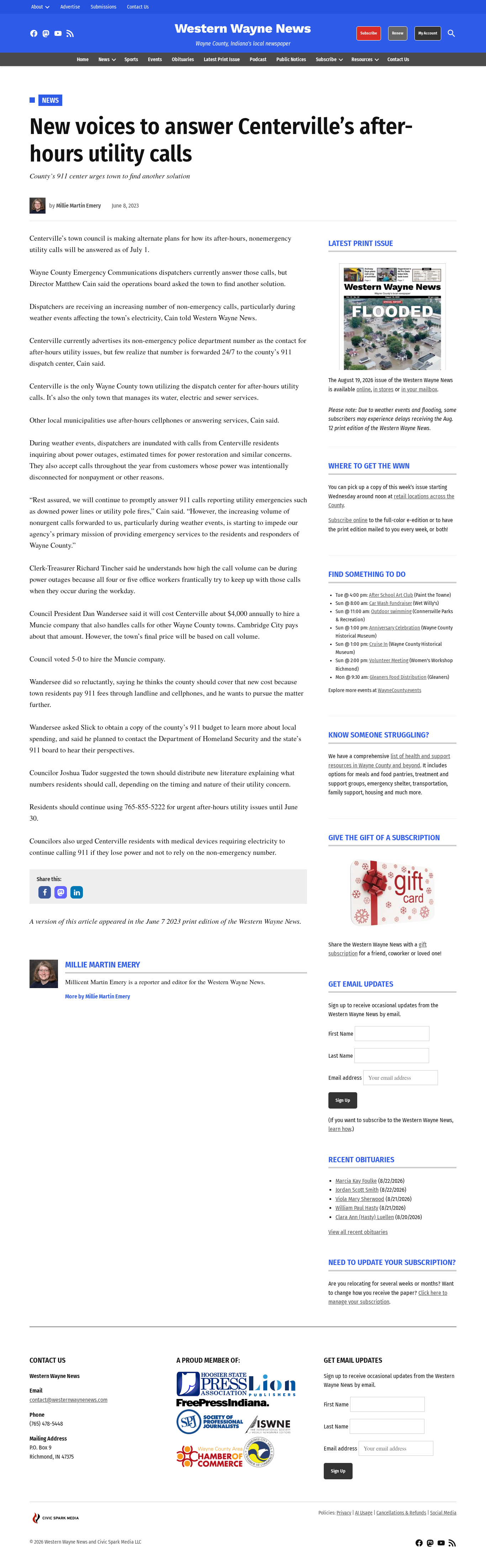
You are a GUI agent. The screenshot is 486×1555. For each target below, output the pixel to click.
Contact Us (138, 7)
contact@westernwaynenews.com (68, 1399)
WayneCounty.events (399, 690)
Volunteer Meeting (388, 661)
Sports (131, 60)
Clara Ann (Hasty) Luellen (365, 1217)
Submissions (103, 7)
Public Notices (291, 60)
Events (155, 60)
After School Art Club (391, 595)
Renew (397, 33)
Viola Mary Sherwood (360, 1199)
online (363, 389)
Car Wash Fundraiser (390, 603)
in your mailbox (419, 389)
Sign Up (343, 1100)
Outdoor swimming (391, 611)
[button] (44, 892)
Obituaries (183, 60)
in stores (383, 389)
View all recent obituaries (358, 1232)
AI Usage (364, 1513)
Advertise (70, 7)
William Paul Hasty (357, 1208)
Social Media (443, 1513)
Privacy (344, 1513)
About (37, 7)
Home (83, 60)
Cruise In (378, 644)
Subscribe (368, 33)
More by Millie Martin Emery (97, 996)
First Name (340, 1033)
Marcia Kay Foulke (356, 1181)
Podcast (258, 60)
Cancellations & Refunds (401, 1513)
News (104, 60)
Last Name (340, 1055)
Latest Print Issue (222, 60)
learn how (339, 1129)
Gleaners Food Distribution (398, 677)
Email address (345, 1077)
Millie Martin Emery (78, 205)
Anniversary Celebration (394, 628)
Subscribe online (348, 520)
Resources (362, 60)
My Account (427, 33)
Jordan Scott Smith (357, 1189)
